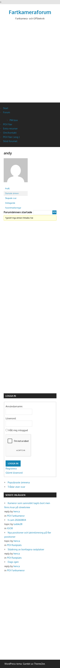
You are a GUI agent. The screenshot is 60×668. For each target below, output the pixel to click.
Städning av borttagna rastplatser (26, 549)
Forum (6, 112)
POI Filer (7, 124)
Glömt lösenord (14, 472)
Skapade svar (10, 198)
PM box (14, 120)
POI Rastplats (14, 545)
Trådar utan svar (16, 486)
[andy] (16, 185)
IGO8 (10, 528)
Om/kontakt (9, 132)
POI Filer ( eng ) (11, 137)
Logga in (13, 463)
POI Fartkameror (16, 515)
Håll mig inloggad (18, 430)
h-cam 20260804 (17, 519)
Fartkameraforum (30, 12)
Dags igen (13, 561)
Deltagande (10, 203)
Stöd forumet (10, 141)
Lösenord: (11, 418)
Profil (7, 188)
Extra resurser (10, 128)
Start (5, 108)
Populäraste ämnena (19, 482)
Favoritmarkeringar (13, 208)
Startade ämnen (12, 193)
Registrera (11, 468)
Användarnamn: (14, 406)
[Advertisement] (30, 64)
